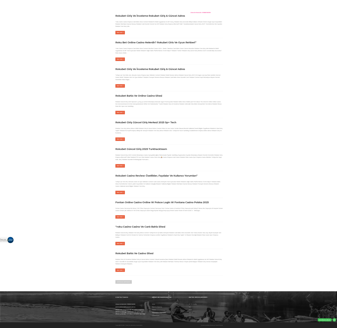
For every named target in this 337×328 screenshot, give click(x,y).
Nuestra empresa (146, 12)
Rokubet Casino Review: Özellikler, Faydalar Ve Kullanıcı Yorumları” (156, 175)
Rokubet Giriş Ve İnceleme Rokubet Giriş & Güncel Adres (150, 69)
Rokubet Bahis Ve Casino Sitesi (134, 253)
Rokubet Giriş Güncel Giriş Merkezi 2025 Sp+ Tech (145, 122)
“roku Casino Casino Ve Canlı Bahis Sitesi (140, 226)
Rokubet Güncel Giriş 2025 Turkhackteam (141, 149)
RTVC (190, 310)
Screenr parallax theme (207, 325)
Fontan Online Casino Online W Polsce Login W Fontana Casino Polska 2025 (162, 202)
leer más (119, 32)
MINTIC (191, 312)
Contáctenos (184, 12)
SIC (190, 307)
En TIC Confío (193, 304)
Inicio (153, 304)
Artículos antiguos (123, 282)
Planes (156, 12)
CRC (190, 315)
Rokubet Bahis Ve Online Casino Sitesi (138, 95)
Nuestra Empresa (157, 307)
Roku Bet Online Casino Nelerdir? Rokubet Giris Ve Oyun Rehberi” (155, 42)
